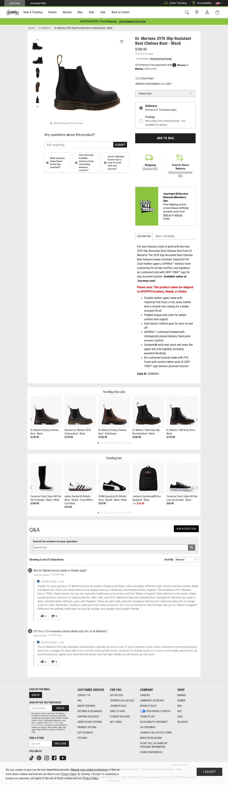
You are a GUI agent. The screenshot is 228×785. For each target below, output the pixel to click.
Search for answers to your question (55, 541)
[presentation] (32, 12)
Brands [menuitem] (52, 12)
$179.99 (68, 437)
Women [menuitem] (67, 12)
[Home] (12, 12)
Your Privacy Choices (158, 711)
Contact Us (83, 695)
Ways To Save (117, 711)
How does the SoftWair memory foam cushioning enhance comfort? (86, 163)
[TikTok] (32, 758)
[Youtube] (63, 758)
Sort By (168, 559)
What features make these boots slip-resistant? (57, 163)
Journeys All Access (122, 700)
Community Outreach (152, 700)
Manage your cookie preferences (89, 769)
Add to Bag (165, 138)
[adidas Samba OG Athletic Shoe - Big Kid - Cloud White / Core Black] (80, 478)
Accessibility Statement (154, 721)
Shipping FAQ (150, 168)
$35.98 (140, 503)
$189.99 (137, 437)
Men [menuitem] (80, 12)
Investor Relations (151, 738)
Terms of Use (147, 716)
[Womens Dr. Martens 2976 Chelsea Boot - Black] (80, 412)
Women (181, 700)
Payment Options (87, 727)
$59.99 (170, 503)
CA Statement (148, 727)
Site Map (82, 738)
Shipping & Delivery (88, 716)
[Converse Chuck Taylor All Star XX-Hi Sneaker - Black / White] (46, 478)
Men (179, 705)
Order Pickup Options (89, 721)
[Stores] (197, 12)
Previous (37, 39)
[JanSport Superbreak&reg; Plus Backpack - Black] (148, 478)
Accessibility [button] (204, 3)
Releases (182, 721)
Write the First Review (161, 58)
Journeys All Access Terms (156, 732)
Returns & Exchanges (89, 711)
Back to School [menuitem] (120, 12)
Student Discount (120, 716)
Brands (181, 695)
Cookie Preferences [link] (151, 752)
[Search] (188, 12)
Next (37, 105)
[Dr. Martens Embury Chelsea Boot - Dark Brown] (114, 412)
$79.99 (68, 507)
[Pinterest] (39, 758)
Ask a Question (186, 528)
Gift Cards (116, 721)
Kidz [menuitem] (91, 12)
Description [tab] (144, 236)
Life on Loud (116, 695)
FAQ (79, 700)
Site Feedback (85, 732)
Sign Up (36, 695)
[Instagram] (47, 758)
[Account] (208, 12)
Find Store (60, 743)
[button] (218, 3)
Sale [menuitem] (103, 12)
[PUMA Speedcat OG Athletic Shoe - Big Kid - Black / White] (114, 478)
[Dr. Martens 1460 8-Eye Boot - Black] (182, 412)
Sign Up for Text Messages (45, 702)
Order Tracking (178, 3)
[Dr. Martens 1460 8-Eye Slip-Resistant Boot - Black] (148, 412)
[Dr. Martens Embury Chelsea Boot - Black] (46, 412)
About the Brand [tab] (164, 236)
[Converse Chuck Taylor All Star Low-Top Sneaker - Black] (182, 478)
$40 (134, 503)
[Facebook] (54, 758)
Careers (145, 695)
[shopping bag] (218, 12)
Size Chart (148, 78)
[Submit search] (191, 547)
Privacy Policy (148, 705)
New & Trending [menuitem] (32, 12)
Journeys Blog (118, 705)
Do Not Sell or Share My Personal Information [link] (153, 745)
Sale (180, 716)
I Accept (209, 772)
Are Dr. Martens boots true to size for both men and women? (116, 162)
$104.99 (34, 503)
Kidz (179, 711)
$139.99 (34, 437)
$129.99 (103, 437)
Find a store (36, 738)
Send (120, 145)
